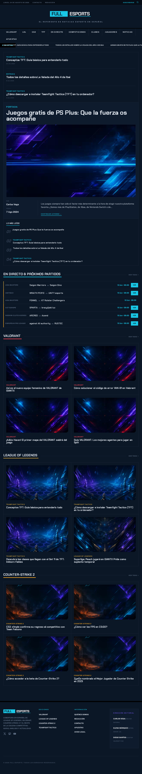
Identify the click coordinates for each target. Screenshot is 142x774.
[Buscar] (137, 2)
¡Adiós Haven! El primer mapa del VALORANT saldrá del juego (36, 441)
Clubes (95, 32)
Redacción (50, 2)
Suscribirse (128, 2)
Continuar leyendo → (51, 214)
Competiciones (77, 32)
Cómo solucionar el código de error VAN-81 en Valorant (104, 388)
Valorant (11, 32)
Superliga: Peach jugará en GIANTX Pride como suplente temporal (100, 560)
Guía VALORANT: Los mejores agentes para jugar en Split (103, 441)
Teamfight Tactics (47, 728)
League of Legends (20, 455)
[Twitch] (9, 734)
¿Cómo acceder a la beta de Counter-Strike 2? (32, 678)
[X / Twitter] (4, 734)
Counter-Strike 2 (19, 574)
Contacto (37, 2)
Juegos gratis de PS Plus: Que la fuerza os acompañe (66, 116)
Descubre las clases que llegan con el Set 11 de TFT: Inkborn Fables (35, 560)
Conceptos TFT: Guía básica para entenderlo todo (37, 60)
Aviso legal (79, 732)
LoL (24, 32)
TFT (43, 32)
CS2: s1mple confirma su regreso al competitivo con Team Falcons (35, 628)
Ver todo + (134, 275)
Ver (134, 285)
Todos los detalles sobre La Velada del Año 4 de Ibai (72, 45)
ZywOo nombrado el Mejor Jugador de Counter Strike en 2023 (104, 680)
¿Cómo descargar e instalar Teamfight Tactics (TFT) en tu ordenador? (50, 94)
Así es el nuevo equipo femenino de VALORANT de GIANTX (34, 389)
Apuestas (11, 39)
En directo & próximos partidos (31, 274)
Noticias (128, 32)
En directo (57, 32)
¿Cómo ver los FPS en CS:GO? (90, 626)
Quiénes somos (81, 715)
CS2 (34, 32)
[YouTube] (14, 734)
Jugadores (111, 32)
